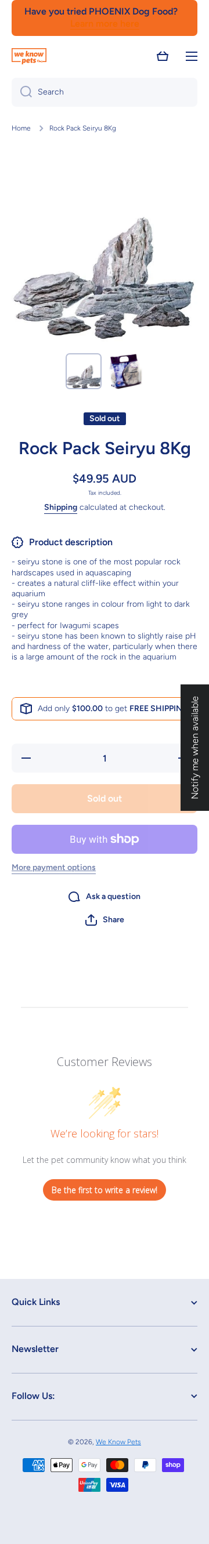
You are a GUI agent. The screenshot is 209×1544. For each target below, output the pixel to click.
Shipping (60, 507)
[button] (162, 56)
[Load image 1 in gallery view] (84, 371)
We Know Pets (118, 1442)
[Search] (22, 92)
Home (21, 128)
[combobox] (104, 92)
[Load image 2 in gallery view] (125, 371)
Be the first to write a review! (104, 1189)
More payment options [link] (54, 867)
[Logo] (29, 56)
